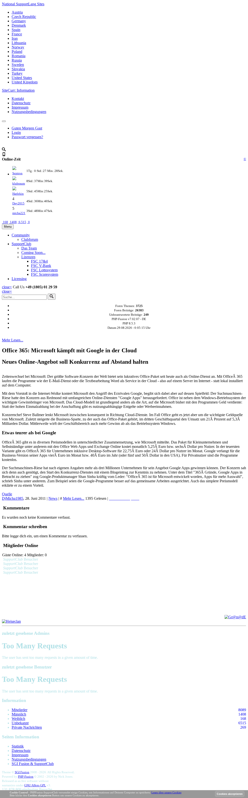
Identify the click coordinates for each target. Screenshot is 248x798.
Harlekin (18, 193)
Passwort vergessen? (27, 137)
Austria (17, 12)
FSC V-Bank (41, 266)
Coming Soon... (33, 252)
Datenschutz (21, 103)
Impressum (20, 107)
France (17, 34)
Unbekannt (20, 723)
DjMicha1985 (12, 498)
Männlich (19, 714)
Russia (17, 60)
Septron (17, 173)
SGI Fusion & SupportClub (33, 764)
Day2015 (18, 203)
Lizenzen (28, 257)
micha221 (18, 213)
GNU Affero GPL (35, 785)
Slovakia (18, 69)
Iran (15, 38)
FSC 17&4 (39, 261)
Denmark (19, 25)
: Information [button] (18, 90)
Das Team (29, 248)
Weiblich (18, 719)
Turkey (17, 73)
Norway (18, 47)
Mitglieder (19, 710)
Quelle (7, 494)
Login (16, 132)
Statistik (18, 746)
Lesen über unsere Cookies (166, 792)
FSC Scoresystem (44, 274)
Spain (16, 30)
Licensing (19, 279)
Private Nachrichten (27, 727)
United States (22, 78)
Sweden (18, 65)
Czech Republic (24, 17)
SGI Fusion (22, 772)
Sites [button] (23, 4)
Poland (17, 51)
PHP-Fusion (25, 776)
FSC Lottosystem (44, 270)
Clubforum (29, 239)
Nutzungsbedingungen (29, 112)
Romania (18, 56)
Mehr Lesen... (12, 340)
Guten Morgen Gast (27, 128)
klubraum (18, 183)
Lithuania (19, 43)
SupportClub (21, 244)
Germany (19, 21)
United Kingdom (25, 82)
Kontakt (18, 99)
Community (21, 235)
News (52, 498)
